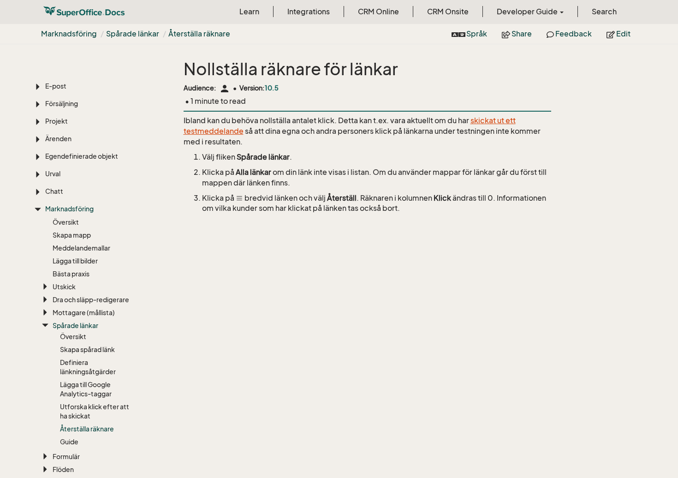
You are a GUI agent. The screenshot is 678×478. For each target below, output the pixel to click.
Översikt (66, 222)
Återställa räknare (199, 33)
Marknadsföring (69, 33)
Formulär (66, 456)
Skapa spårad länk (87, 349)
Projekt (56, 121)
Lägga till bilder (75, 261)
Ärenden (58, 139)
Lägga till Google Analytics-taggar (86, 389)
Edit (622, 33)
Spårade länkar (132, 33)
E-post (55, 86)
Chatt (54, 191)
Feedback (573, 33)
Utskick (64, 287)
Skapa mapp (72, 235)
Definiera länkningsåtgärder (88, 367)
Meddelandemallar (81, 248)
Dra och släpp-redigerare (91, 300)
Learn (249, 11)
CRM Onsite (448, 11)
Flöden (63, 469)
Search (604, 11)
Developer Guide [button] (528, 11)
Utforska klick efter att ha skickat (94, 411)
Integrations (308, 11)
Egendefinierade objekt (81, 156)
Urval (52, 174)
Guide (69, 442)
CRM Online (378, 11)
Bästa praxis (71, 274)
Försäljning (61, 104)
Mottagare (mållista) (84, 313)
